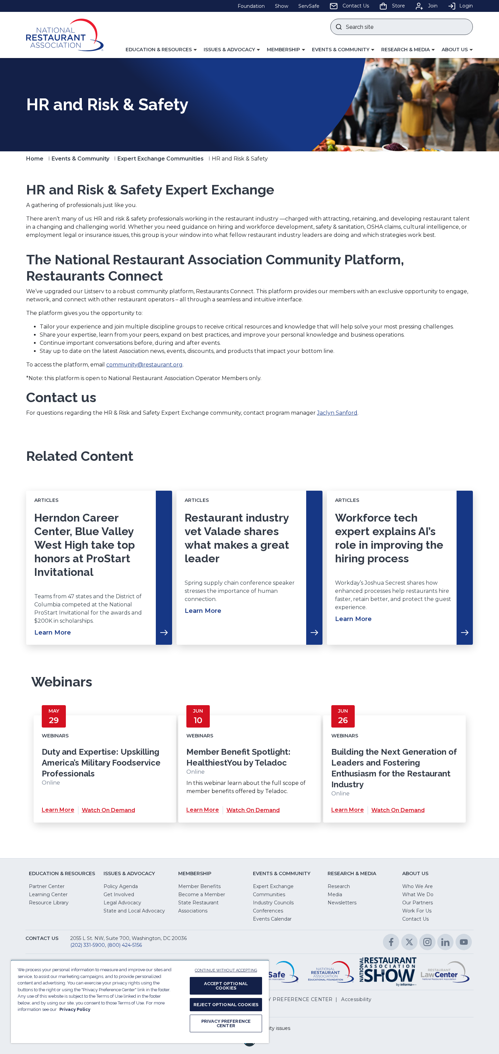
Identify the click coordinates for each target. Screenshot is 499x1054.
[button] (161, 50)
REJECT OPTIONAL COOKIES (225, 1004)
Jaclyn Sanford (337, 413)
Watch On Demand (108, 810)
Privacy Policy (74, 1009)
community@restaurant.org (144, 364)
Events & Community (80, 158)
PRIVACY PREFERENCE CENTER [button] (290, 999)
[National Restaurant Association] (65, 35)
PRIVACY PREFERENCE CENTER (226, 1023)
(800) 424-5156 (124, 945)
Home (34, 158)
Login (466, 6)
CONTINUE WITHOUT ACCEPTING (226, 970)
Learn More (58, 810)
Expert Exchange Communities (160, 158)
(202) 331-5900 (87, 945)
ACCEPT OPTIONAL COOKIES (226, 986)
